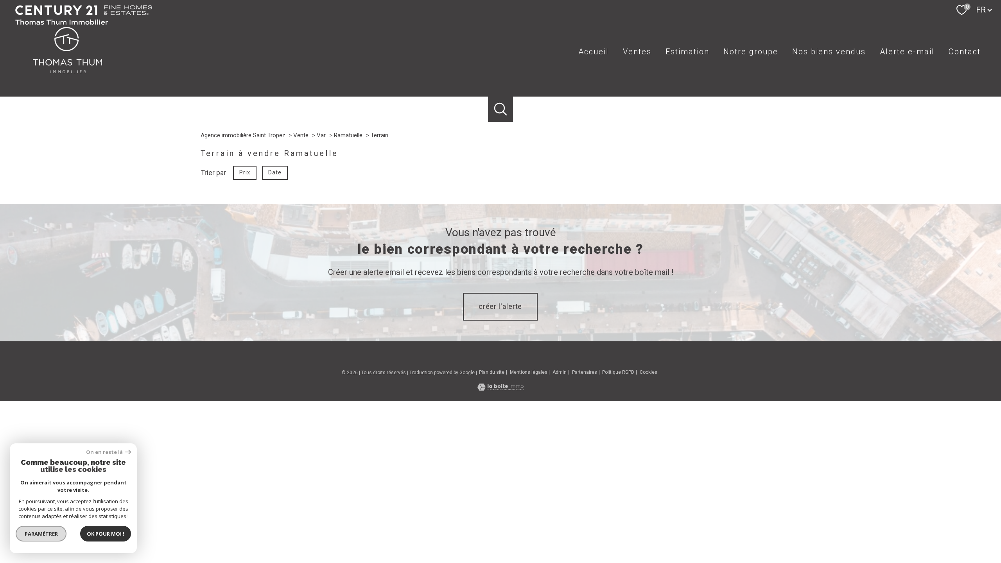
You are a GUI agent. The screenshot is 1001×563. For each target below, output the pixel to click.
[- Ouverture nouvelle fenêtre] (83, 25)
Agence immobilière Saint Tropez (243, 135)
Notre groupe (750, 51)
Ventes (637, 51)
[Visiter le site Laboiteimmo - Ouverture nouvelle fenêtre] (500, 388)
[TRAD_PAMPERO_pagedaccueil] (67, 76)
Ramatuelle (348, 135)
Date (274, 172)
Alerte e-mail (907, 51)
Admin (560, 372)
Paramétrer (41, 533)
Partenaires (584, 372)
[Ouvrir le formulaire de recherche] (500, 109)
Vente (301, 135)
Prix (244, 172)
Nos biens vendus (829, 51)
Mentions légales (528, 372)
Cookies (648, 372)
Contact (965, 51)
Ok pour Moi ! (105, 533)
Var (321, 135)
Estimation (687, 51)
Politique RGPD (618, 372)
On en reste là (104, 452)
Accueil (593, 51)
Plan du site (491, 372)
